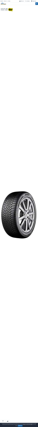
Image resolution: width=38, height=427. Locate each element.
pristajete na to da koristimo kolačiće (27, 424)
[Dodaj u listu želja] (3, 421)
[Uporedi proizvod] (7, 421)
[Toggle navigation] (36, 3)
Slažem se (20, 425)
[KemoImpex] (5, 4)
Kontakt (1, 1)
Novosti (5, 1)
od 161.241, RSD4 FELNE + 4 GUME (4, 9)
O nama (9, 1)
